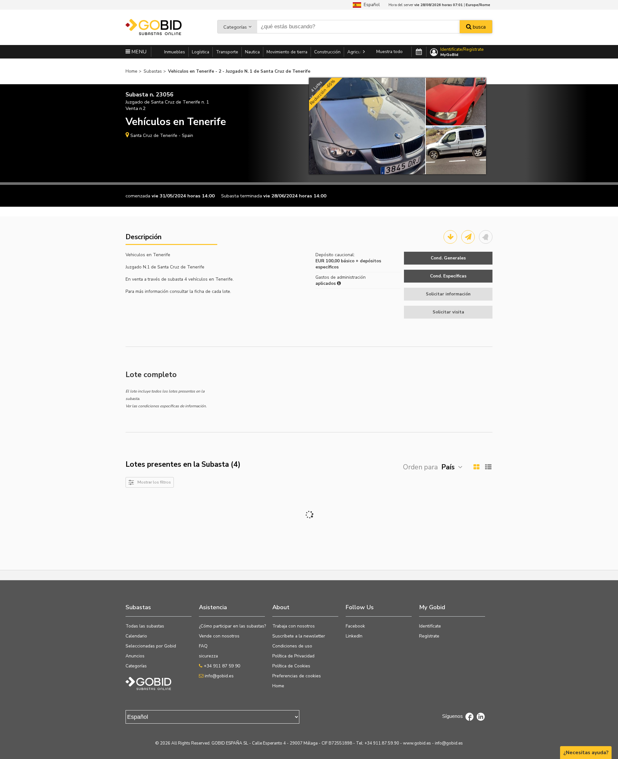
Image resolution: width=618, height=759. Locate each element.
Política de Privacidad (293, 656)
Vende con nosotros (219, 636)
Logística (200, 52)
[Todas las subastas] (419, 52)
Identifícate (430, 626)
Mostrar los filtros (154, 482)
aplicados (326, 283)
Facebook (355, 626)
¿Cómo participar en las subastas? (232, 626)
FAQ (203, 646)
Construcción (327, 52)
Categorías (235, 27)
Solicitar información (448, 294)
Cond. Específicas (448, 276)
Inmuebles (174, 52)
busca (479, 27)
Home (278, 686)
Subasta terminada (241, 196)
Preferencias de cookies (296, 676)
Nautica (252, 52)
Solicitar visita (448, 312)
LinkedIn (354, 636)
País (447, 467)
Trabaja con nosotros (293, 626)
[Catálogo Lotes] (450, 237)
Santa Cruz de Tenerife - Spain (161, 135)
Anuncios (135, 656)
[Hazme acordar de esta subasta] (485, 237)
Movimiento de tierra (287, 52)
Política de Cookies (291, 666)
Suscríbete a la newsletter (298, 636)
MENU (138, 51)
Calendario (136, 636)
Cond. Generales (448, 258)
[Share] (468, 237)
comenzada (138, 196)
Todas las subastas (145, 626)
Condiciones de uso (292, 646)
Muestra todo (389, 52)
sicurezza (208, 656)
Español (370, 5)
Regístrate (429, 636)
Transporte (227, 52)
